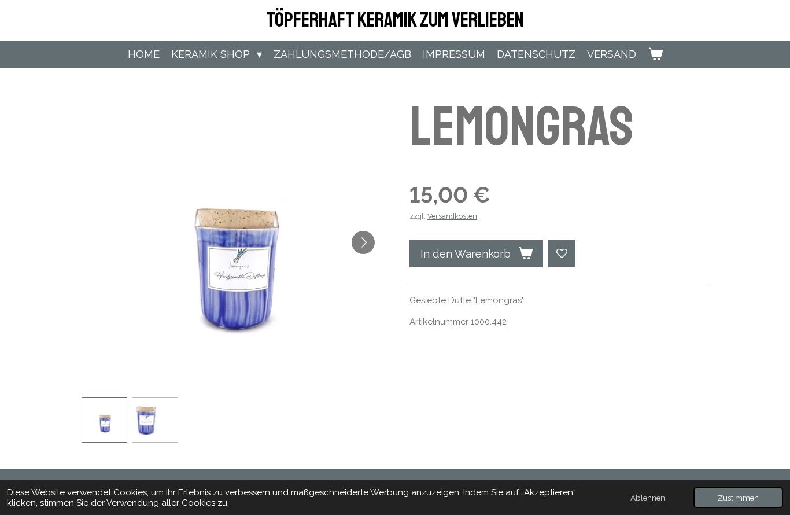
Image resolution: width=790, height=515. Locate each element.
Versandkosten (452, 216)
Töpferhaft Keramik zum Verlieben (395, 20)
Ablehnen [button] (647, 497)
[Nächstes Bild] (363, 242)
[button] (105, 420)
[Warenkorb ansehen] (655, 54)
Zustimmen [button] (738, 497)
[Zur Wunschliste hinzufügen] (561, 253)
